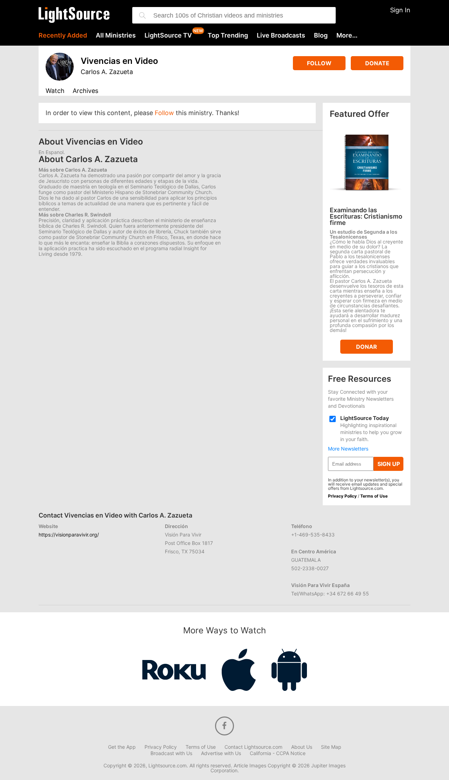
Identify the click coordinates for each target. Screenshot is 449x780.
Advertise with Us (221, 753)
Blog (321, 35)
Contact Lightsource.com (253, 747)
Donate (377, 63)
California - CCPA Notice (278, 753)
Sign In (400, 10)
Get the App (122, 747)
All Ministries (116, 35)
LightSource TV (168, 35)
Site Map (331, 747)
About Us (301, 747)
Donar (366, 346)
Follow (319, 63)
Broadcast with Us (171, 753)
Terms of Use (374, 496)
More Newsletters (348, 448)
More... (346, 35)
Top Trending (228, 35)
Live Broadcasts (281, 35)
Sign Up (388, 463)
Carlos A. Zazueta (107, 71)
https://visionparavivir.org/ (69, 535)
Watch (55, 91)
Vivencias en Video (119, 61)
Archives (85, 91)
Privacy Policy (342, 496)
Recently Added (63, 35)
